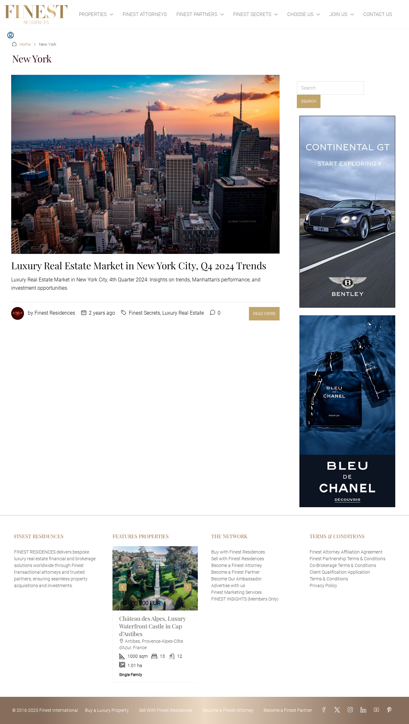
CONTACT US (377, 14)
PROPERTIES (93, 14)
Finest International (58, 710)
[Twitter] (338, 710)
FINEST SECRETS (252, 14)
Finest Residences (55, 313)
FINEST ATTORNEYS (145, 14)
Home (25, 44)
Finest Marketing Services (236, 592)
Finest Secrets (144, 313)
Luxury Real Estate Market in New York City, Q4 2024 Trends (138, 265)
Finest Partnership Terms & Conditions (347, 558)
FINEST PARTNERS (196, 14)
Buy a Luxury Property (107, 710)
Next (187, 587)
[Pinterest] (390, 710)
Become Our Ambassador (236, 578)
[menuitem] (10, 35)
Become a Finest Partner (235, 572)
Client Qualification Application (340, 572)
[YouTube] (378, 710)
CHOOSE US (300, 14)
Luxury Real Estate (183, 313)
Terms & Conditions (329, 578)
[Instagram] (351, 710)
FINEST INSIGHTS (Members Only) (245, 599)
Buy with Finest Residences (238, 552)
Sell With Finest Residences (165, 710)
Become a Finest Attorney (236, 565)
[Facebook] (325, 710)
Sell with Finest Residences (237, 558)
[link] (155, 578)
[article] (155, 614)
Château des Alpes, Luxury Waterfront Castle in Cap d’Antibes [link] (152, 626)
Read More (264, 313)
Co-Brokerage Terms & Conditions (343, 565)
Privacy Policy (323, 585)
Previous (123, 587)
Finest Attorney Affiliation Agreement (346, 552)
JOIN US (338, 14)
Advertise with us (228, 585)
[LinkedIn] (364, 710)
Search (308, 101)
